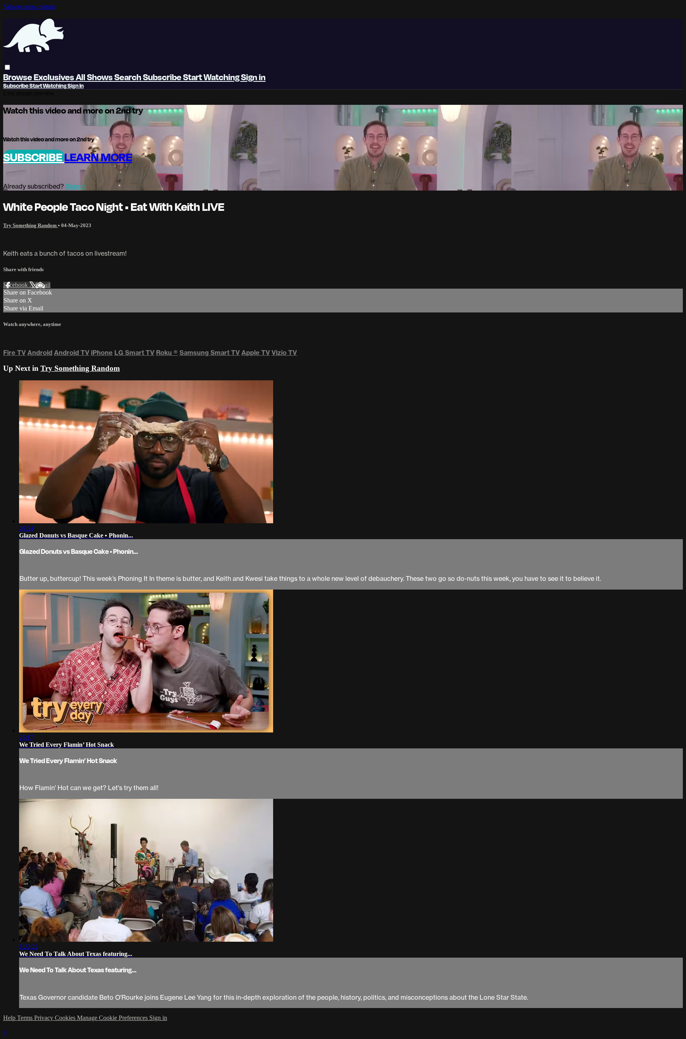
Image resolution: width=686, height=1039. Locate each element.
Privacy (44, 1017)
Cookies (66, 1017)
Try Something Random (30, 225)
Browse (18, 76)
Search (128, 76)
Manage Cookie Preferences (113, 1017)
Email (43, 284)
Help (10, 1017)
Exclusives (55, 76)
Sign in (253, 76)
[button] (7, 67)
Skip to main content (29, 6)
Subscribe (33, 157)
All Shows (95, 76)
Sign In (75, 85)
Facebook (16, 284)
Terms (25, 1017)
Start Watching (212, 76)
